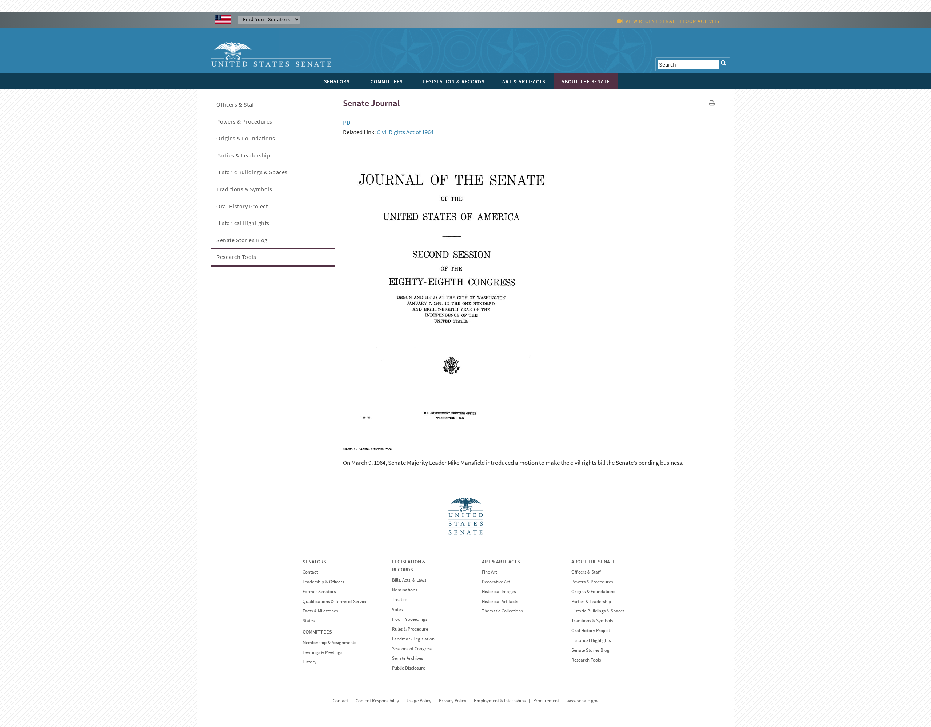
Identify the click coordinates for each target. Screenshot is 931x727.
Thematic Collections (502, 611)
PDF (348, 123)
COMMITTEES (317, 631)
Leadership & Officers (323, 582)
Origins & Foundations (245, 138)
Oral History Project (242, 206)
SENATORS (314, 561)
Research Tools (236, 256)
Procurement (546, 701)
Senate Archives (407, 658)
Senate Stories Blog (242, 240)
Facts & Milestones (320, 611)
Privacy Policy (452, 701)
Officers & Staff (236, 104)
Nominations (404, 590)
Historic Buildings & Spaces (252, 172)
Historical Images (499, 591)
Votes (397, 609)
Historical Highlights (242, 223)
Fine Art (489, 572)
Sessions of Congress (412, 649)
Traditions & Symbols (244, 189)
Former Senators (319, 591)
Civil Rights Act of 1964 (405, 132)
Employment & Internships (500, 701)
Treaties (399, 599)
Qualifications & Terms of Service (335, 601)
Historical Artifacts (500, 601)
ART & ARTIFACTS (501, 561)
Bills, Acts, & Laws (409, 580)
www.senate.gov (582, 701)
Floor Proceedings (409, 619)
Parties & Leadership (243, 155)
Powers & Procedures (244, 121)
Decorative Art (496, 582)
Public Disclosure (408, 668)
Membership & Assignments (329, 642)
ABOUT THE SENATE (593, 561)
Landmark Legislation (413, 639)
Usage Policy (419, 701)
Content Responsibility (377, 701)
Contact (310, 572)
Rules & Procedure (410, 629)
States (309, 621)
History (309, 662)
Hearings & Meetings (322, 652)
